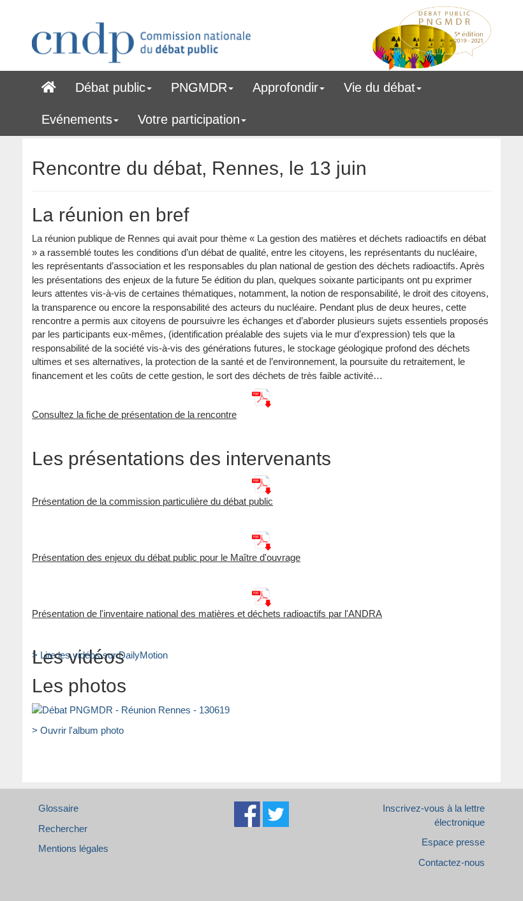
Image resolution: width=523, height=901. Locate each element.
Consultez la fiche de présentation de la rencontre (134, 414)
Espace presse (453, 842)
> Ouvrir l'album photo (78, 730)
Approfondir (285, 87)
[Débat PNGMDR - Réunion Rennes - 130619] (131, 709)
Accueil (49, 84)
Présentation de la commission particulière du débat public (152, 501)
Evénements (76, 119)
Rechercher (62, 828)
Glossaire (58, 808)
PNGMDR (199, 87)
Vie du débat (379, 87)
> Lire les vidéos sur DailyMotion (100, 655)
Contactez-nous (451, 862)
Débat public (110, 87)
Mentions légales (73, 848)
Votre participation (189, 119)
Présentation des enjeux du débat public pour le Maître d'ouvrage (166, 557)
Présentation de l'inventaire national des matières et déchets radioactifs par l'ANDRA (207, 613)
